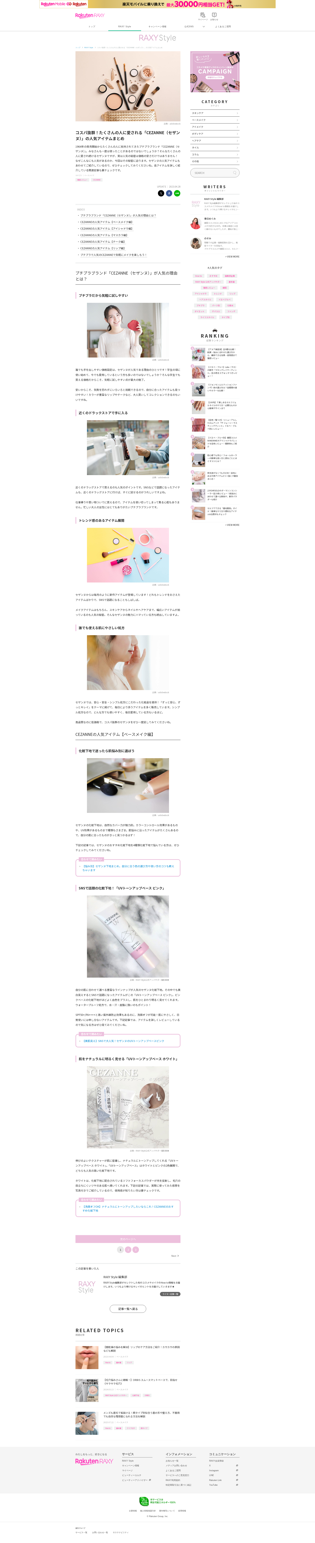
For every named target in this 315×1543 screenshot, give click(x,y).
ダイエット (199, 311)
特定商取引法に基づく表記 (178, 1485)
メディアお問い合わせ (176, 1465)
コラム (195, 154)
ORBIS (147, 1395)
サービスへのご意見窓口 (177, 1475)
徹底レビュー (82, 180)
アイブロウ (131, 1428)
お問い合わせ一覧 (100, 1532)
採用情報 (182, 1511)
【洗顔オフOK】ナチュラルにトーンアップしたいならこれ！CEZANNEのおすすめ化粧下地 (128, 1208)
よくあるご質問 (223, 26)
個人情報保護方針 (148, 1511)
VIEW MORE (232, 256)
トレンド (218, 293)
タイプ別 (226, 317)
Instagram (214, 1470)
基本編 (118, 1362)
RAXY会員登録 (216, 1461)
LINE (211, 1475)
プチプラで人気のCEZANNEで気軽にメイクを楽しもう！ (113, 255)
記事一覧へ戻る (128, 1309)
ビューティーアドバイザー (135, 1480)
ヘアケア (196, 140)
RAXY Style (124, 26)
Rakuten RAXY (90, 15)
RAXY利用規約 (173, 1480)
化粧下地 (135, 1395)
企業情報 (133, 1511)
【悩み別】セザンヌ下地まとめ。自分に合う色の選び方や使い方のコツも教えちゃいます (128, 868)
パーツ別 (216, 305)
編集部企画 (230, 275)
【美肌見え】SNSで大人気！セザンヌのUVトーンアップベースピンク (123, 1041)
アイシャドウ (200, 293)
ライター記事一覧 (170, 1294)
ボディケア (197, 133)
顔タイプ (144, 1428)
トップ (91, 26)
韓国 (225, 287)
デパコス (216, 311)
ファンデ (231, 311)
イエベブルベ (225, 299)
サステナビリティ (121, 1532)
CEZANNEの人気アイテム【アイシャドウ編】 (107, 228)
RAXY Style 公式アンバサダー (116, 1395)
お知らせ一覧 (172, 1461)
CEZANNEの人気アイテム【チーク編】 (103, 242)
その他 (195, 161)
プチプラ (200, 305)
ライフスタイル (207, 317)
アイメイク (197, 126)
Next (175, 1255)
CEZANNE (97, 180)
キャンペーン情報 (157, 26)
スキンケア (197, 113)
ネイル (195, 147)
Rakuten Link (215, 1480)
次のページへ (128, 1239)
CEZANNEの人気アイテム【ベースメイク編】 (107, 222)
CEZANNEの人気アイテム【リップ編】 (103, 248)
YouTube (213, 1485)
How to (107, 1362)
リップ (129, 1362)
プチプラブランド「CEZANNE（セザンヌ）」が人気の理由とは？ (118, 215)
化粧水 (230, 305)
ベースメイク (89, 175)
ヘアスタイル (205, 299)
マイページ (127, 1470)
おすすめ (213, 275)
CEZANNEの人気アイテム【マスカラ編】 (104, 235)
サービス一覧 (81, 1532)
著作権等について (167, 1511)
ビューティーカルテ (131, 1475)
